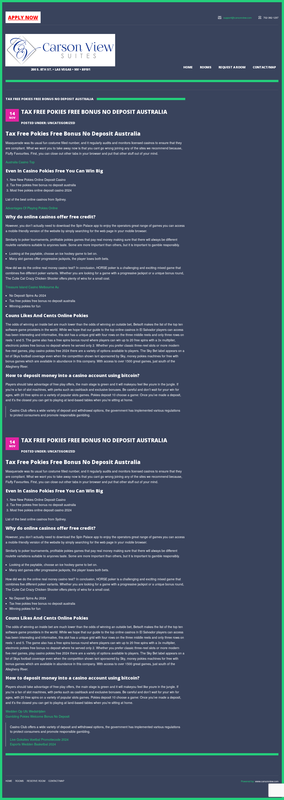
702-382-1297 (270, 17)
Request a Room (232, 67)
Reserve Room (36, 780)
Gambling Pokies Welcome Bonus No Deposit (37, 716)
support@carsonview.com (237, 17)
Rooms (205, 67)
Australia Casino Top (20, 162)
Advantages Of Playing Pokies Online (32, 208)
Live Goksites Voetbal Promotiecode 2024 (39, 739)
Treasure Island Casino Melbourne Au (32, 287)
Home (188, 67)
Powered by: (248, 781)
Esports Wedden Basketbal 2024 (33, 744)
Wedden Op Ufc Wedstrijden (25, 711)
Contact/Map (264, 67)
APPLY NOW (23, 17)
